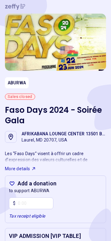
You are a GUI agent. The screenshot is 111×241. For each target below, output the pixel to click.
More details (17, 168)
